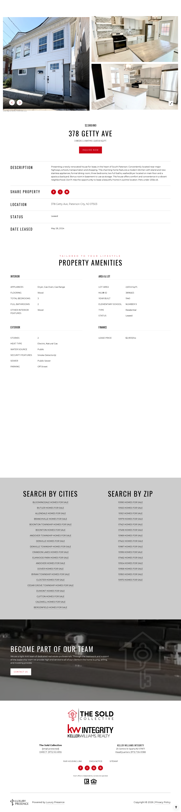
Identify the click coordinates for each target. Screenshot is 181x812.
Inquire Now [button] (90, 150)
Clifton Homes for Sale (50, 596)
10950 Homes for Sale (130, 574)
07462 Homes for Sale (130, 558)
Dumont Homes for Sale (50, 591)
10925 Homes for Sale (130, 508)
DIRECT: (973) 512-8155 (50, 752)
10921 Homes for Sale (131, 513)
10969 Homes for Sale (130, 535)
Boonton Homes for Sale (51, 530)
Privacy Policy (163, 802)
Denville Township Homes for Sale (50, 546)
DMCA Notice (95, 761)
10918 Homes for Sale (130, 552)
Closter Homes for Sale (50, 580)
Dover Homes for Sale (50, 569)
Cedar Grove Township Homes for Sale (50, 585)
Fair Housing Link (72, 761)
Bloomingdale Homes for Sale (50, 502)
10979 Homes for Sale (130, 519)
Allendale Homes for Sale (50, 513)
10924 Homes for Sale (130, 563)
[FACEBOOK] (80, 767)
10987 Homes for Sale (130, 546)
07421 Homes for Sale (130, 524)
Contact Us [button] (21, 672)
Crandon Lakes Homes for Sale (50, 552)
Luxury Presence (55, 802)
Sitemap (114, 761)
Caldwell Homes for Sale (51, 602)
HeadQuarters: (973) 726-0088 (130, 752)
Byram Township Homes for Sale (50, 574)
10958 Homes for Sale (130, 569)
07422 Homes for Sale (130, 541)
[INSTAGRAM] (87, 767)
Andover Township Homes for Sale (50, 535)
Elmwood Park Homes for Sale (50, 558)
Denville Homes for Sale (50, 541)
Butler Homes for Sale (50, 508)
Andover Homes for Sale (50, 563)
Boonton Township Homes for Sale (50, 524)
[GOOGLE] (100, 767)
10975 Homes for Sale (130, 580)
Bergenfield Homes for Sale (50, 607)
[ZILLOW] (93, 767)
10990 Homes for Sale (130, 502)
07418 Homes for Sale (130, 530)
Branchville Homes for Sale (50, 519)
